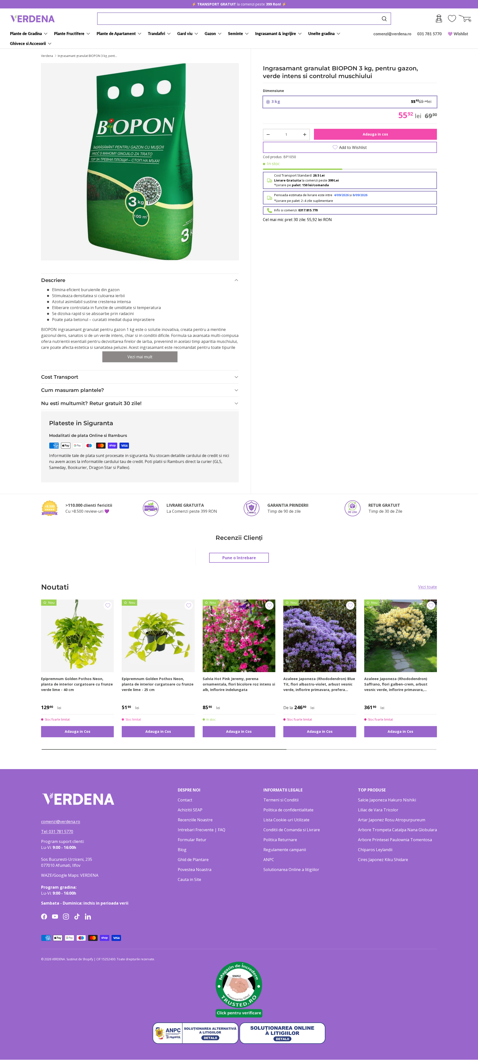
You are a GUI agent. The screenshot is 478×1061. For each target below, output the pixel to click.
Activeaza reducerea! (271, 558)
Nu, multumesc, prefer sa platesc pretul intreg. (271, 570)
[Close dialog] (329, 469)
